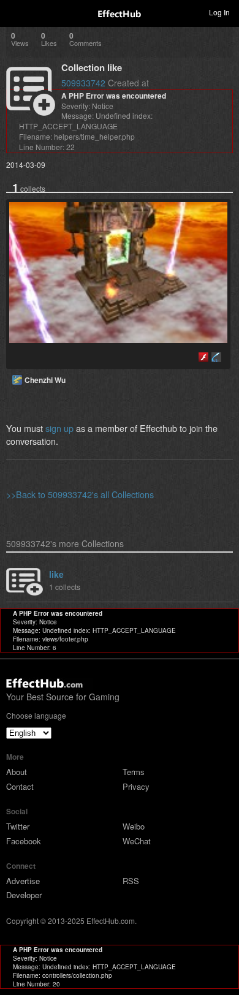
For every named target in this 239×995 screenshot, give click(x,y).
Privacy (136, 786)
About (16, 771)
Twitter (17, 826)
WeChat (137, 841)
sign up (59, 428)
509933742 (83, 83)
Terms (134, 771)
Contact (20, 786)
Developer (24, 895)
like (56, 574)
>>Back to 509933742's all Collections (80, 494)
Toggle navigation (14, 11)
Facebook (23, 841)
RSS (131, 881)
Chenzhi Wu (45, 379)
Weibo (134, 826)
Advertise (23, 881)
